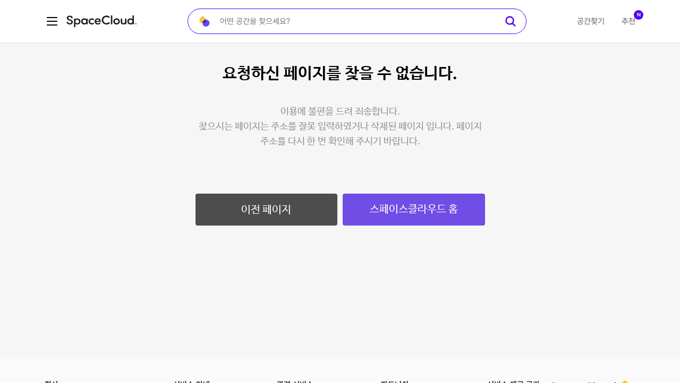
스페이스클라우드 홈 (414, 209)
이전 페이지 (266, 210)
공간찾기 (591, 21)
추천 (628, 21)
